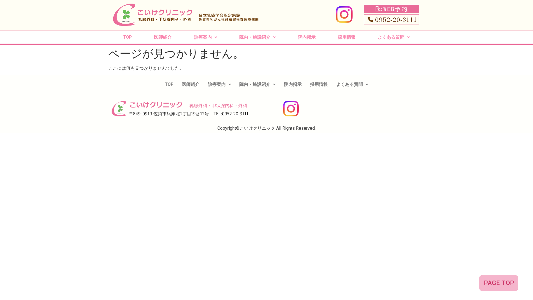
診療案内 (203, 37)
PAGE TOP (499, 282)
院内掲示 (307, 37)
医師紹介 (163, 37)
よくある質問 (391, 37)
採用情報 (347, 37)
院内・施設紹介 (254, 37)
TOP (127, 37)
